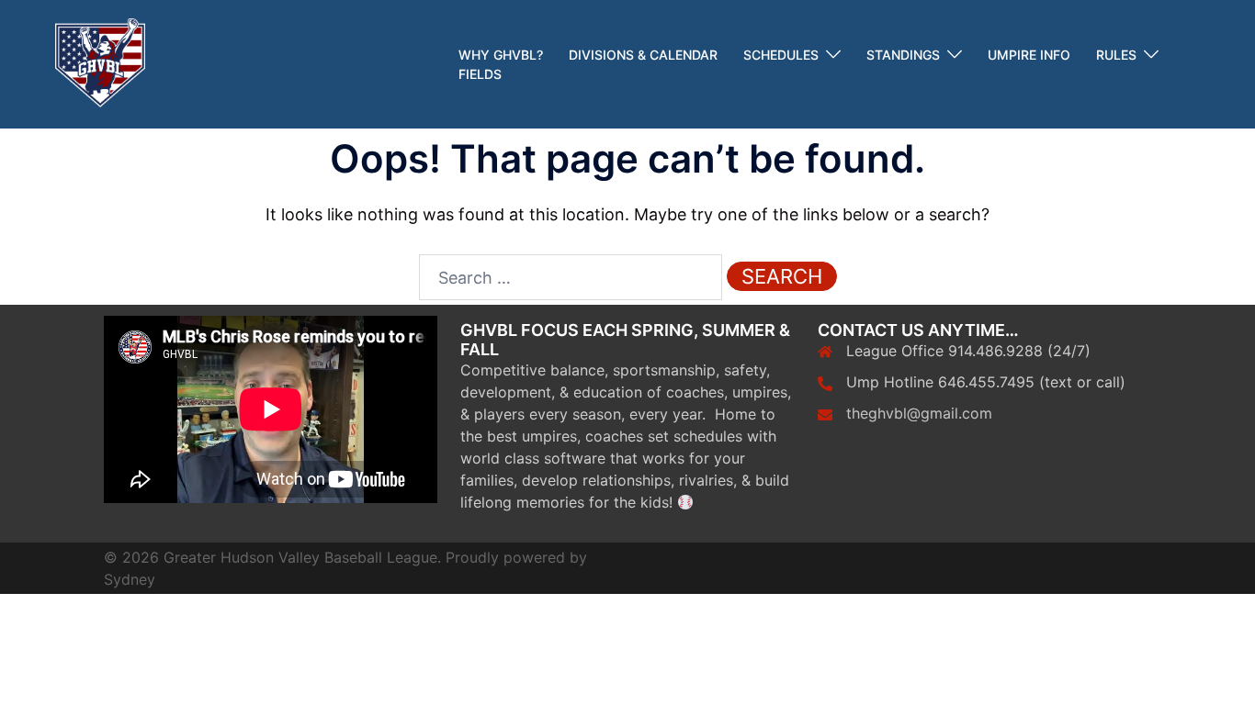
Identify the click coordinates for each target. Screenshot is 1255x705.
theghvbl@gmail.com (919, 413)
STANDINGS (903, 54)
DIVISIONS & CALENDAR (643, 54)
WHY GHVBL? (500, 54)
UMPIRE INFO (1029, 54)
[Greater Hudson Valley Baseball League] (100, 63)
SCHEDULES (781, 54)
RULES (1116, 54)
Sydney (129, 579)
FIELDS (480, 74)
